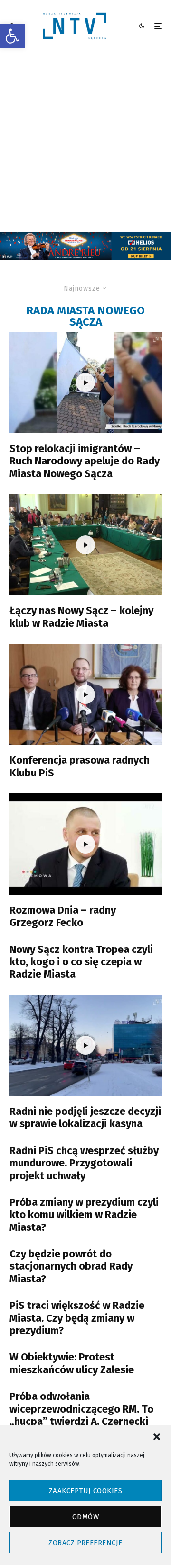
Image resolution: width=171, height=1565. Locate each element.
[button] (12, 36)
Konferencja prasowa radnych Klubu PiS (80, 766)
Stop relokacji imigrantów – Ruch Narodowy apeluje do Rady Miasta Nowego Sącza (85, 461)
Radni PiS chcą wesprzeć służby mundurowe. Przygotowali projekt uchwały (84, 1163)
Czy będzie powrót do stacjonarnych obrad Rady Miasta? (71, 1266)
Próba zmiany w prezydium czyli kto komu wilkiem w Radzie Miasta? (84, 1215)
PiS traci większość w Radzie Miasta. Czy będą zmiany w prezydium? (77, 1318)
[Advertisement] (85, 142)
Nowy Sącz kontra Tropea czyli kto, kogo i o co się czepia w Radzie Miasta (81, 962)
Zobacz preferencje (85, 1542)
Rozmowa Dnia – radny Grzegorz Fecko (63, 916)
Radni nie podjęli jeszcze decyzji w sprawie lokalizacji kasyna (85, 1117)
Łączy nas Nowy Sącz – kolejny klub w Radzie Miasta (81, 617)
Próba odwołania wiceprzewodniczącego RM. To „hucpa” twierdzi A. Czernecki (81, 1409)
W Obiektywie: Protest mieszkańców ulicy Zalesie (72, 1363)
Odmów (85, 1516)
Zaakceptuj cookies (85, 1490)
